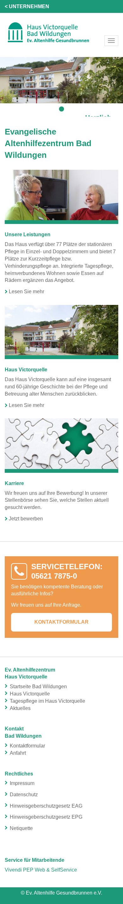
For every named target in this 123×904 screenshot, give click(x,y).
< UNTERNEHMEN (27, 6)
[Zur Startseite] (61, 32)
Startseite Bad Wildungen (38, 686)
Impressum (22, 783)
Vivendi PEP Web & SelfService (41, 870)
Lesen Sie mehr (26, 291)
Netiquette (21, 828)
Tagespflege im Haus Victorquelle (47, 701)
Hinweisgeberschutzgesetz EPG (46, 817)
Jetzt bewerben (26, 518)
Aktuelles (20, 708)
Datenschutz (24, 794)
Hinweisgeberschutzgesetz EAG (46, 806)
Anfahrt (18, 753)
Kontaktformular (61, 622)
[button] (61, 109)
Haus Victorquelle (30, 693)
